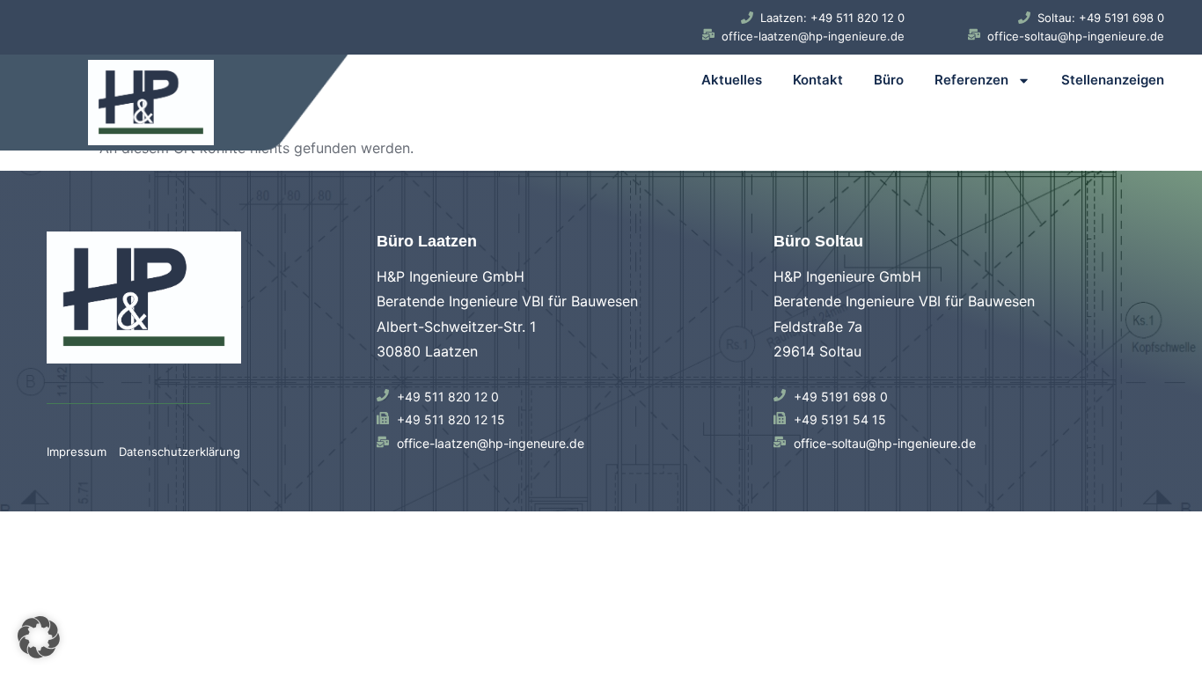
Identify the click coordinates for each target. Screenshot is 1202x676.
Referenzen (971, 79)
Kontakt (818, 79)
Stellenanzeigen (1112, 79)
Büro (889, 79)
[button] (38, 637)
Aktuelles (731, 79)
